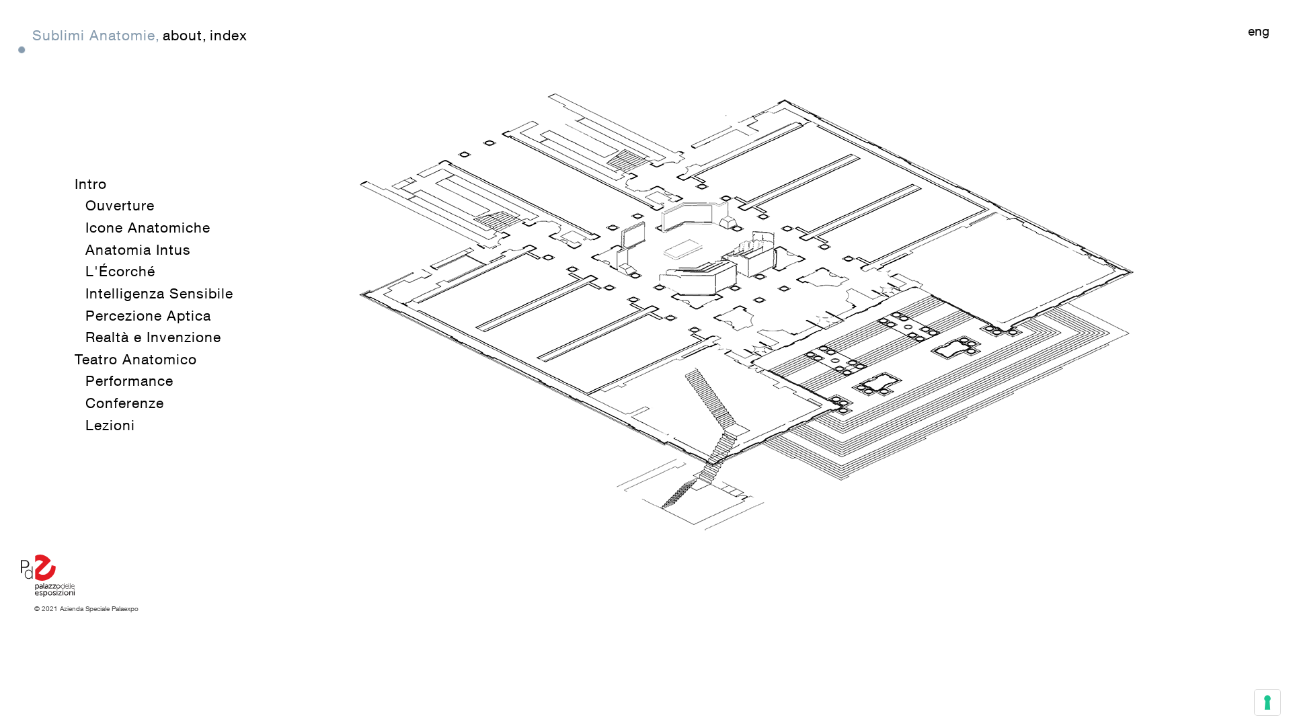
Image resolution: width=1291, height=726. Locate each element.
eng (1258, 31)
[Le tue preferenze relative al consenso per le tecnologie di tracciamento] (1267, 702)
